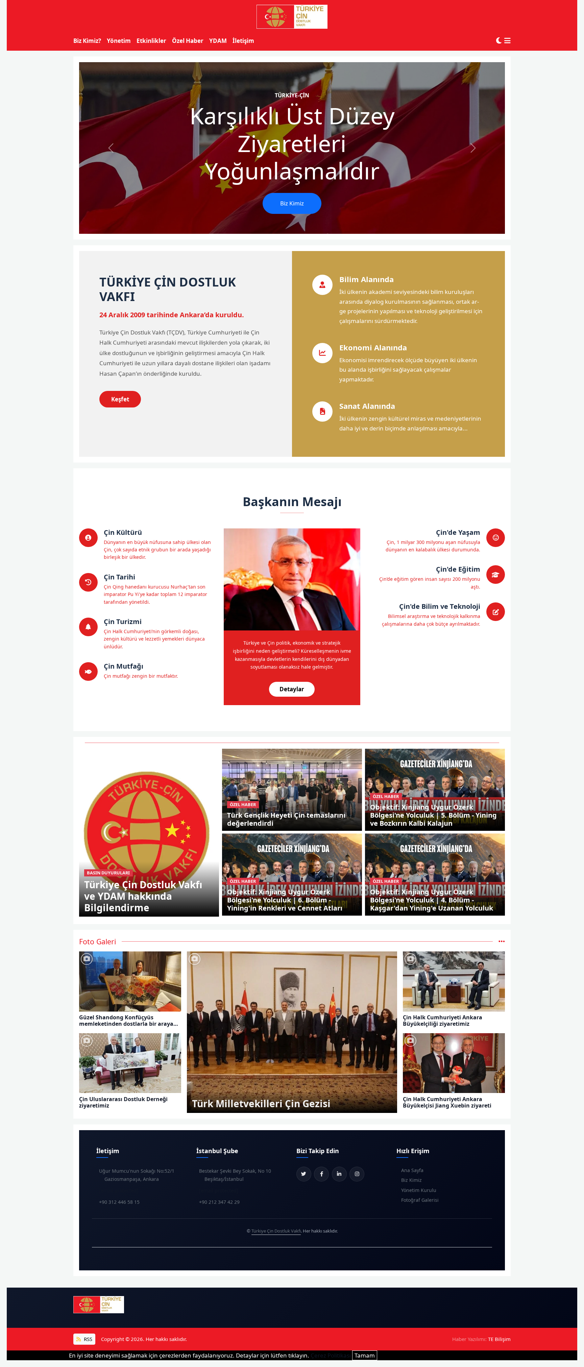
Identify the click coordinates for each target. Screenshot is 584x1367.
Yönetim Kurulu (418, 1190)
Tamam (365, 1355)
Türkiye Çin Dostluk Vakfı (276, 1231)
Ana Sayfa (412, 1170)
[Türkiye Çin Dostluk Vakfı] (292, 17)
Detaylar (291, 689)
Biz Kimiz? (87, 41)
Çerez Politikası (331, 1355)
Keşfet (120, 399)
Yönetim (119, 41)
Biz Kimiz (292, 203)
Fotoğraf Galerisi (420, 1200)
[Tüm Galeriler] (501, 941)
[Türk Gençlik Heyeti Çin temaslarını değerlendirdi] (292, 789)
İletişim (243, 41)
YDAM (218, 41)
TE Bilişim (499, 1339)
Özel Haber (187, 41)
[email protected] (118, 1190)
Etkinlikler (151, 41)
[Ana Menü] (507, 40)
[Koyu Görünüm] (499, 41)
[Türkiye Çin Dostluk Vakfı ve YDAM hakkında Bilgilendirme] (149, 832)
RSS (87, 1339)
